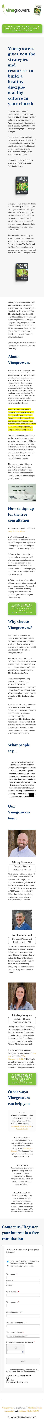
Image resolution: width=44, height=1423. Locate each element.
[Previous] (12, 795)
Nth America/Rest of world (21, 1126)
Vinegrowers (7, 1408)
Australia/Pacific (22, 1129)
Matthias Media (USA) (28, 1411)
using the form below (16, 531)
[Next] (31, 795)
